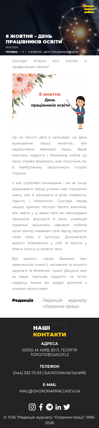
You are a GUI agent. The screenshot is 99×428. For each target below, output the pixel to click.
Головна (12, 52)
